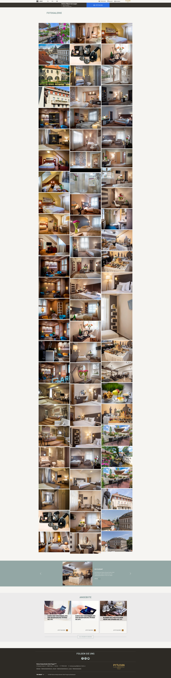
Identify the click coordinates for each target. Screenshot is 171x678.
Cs (47, 1)
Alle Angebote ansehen (85, 636)
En (52, 1)
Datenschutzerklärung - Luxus (64, 668)
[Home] (128, 1)
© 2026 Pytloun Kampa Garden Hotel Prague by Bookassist (61, 674)
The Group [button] (39, 674)
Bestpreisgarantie (77, 668)
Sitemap (38, 668)
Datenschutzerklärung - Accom (48, 668)
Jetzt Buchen (63, 630)
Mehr (97, 578)
